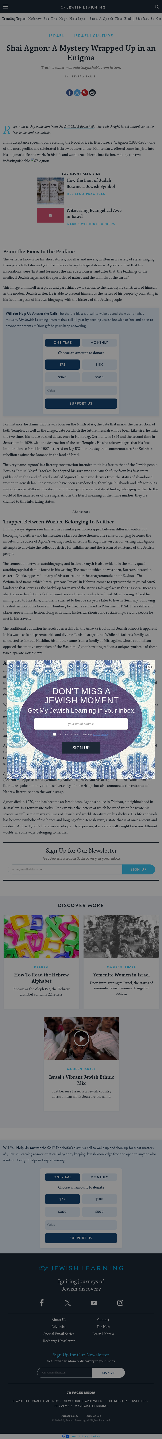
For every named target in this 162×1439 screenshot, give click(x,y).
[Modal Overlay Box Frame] (81, 719)
